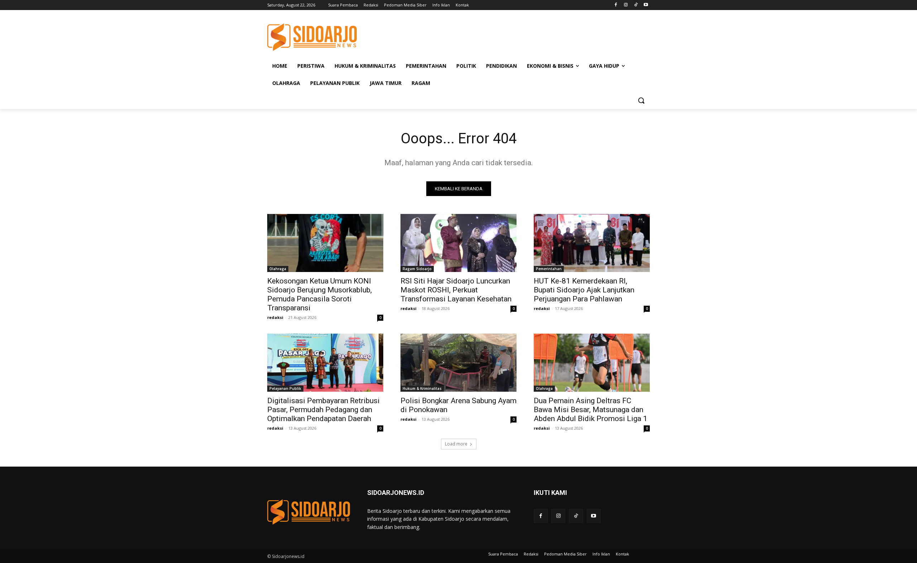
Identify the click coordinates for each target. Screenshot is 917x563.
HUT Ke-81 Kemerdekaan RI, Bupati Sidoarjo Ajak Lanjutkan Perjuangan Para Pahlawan (584, 290)
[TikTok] (636, 5)
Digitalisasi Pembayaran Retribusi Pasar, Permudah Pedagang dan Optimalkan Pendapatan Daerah (323, 409)
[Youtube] (646, 5)
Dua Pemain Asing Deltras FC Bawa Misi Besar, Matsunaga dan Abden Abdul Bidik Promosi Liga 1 (590, 409)
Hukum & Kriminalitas (422, 388)
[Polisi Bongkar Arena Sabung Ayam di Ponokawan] (458, 363)
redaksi (275, 317)
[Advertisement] (512, 36)
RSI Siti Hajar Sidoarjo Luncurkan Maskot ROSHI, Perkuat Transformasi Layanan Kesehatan (456, 290)
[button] (641, 100)
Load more (456, 444)
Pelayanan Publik (285, 388)
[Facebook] (616, 5)
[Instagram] (626, 5)
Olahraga (277, 268)
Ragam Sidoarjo (417, 268)
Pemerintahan (549, 268)
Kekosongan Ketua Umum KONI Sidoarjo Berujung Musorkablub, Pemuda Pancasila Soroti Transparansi (319, 294)
